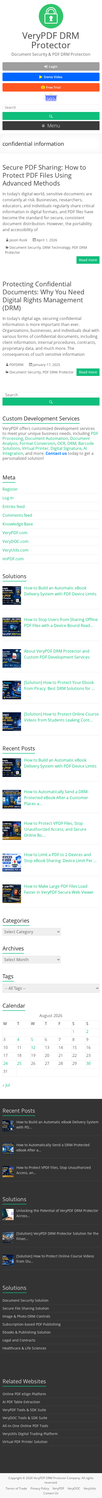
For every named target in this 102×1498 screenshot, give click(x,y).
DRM (71, 443)
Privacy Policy (39, 1488)
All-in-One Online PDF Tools (25, 1425)
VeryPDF (58, 1488)
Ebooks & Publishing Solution (26, 1332)
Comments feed (17, 515)
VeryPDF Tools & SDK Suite (24, 1409)
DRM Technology (56, 247)
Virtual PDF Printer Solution (25, 1441)
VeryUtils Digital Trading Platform (30, 1433)
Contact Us (50, 1493)
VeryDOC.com (15, 541)
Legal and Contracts (18, 1340)
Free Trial (53, 87)
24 (5, 1063)
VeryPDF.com (14, 532)
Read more (88, 260)
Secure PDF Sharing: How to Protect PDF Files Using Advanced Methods (44, 175)
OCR (61, 443)
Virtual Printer (35, 448)
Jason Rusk (18, 240)
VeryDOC (74, 1488)
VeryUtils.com (15, 550)
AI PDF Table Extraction (21, 1401)
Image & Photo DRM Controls (26, 1316)
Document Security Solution (25, 1300)
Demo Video (53, 77)
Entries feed (13, 506)
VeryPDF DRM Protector (50, 40)
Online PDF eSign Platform (24, 1394)
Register (10, 489)
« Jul (6, 1085)
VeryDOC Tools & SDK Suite (24, 1417)
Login (53, 66)
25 (19, 1063)
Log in (8, 498)
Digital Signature (66, 448)
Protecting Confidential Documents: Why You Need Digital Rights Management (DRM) (43, 295)
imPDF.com (13, 559)
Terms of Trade (16, 1488)
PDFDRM (16, 364)
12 (33, 1047)
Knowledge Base (17, 524)
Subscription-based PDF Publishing (31, 1324)
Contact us (56, 453)
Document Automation (46, 438)
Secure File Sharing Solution (25, 1308)
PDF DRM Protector (58, 372)
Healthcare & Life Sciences (24, 1348)
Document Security (25, 247)
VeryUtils (90, 1488)
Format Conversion (37, 443)
